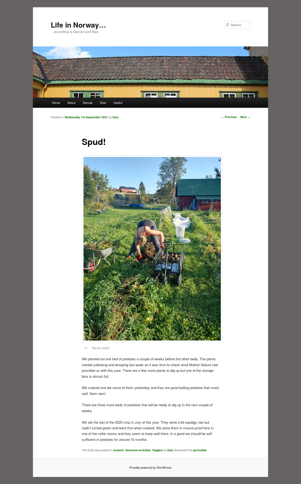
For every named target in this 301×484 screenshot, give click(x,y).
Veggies (157, 450)
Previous (229, 117)
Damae (87, 102)
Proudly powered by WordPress (150, 467)
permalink (199, 450)
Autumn (118, 450)
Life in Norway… (78, 25)
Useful (118, 102)
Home (56, 102)
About (71, 102)
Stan (103, 102)
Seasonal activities (138, 450)
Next (245, 117)
